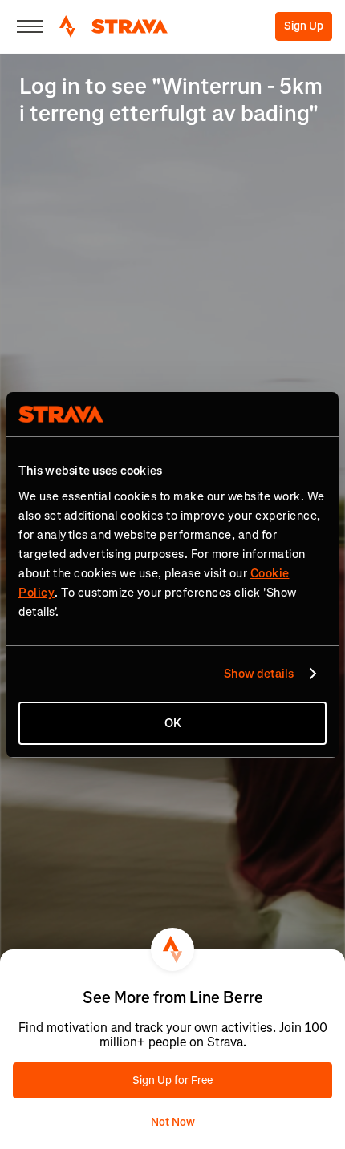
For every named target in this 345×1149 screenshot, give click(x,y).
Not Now (173, 1122)
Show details (259, 674)
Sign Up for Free (172, 1080)
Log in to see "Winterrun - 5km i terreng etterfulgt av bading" (171, 99)
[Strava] (113, 26)
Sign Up (303, 26)
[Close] (30, 26)
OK (172, 723)
